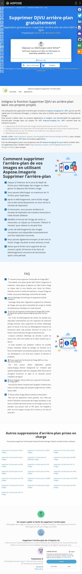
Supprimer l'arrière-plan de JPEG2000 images (37, 458)
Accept (61, 561)
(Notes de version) (41, 569)
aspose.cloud (54, 32)
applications (28, 92)
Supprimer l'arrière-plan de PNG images (38, 472)
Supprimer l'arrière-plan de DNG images (65, 486)
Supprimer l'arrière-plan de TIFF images (38, 465)
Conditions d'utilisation (62, 69)
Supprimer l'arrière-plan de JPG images (12, 451)
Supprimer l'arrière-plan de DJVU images (39, 486)
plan (51, 53)
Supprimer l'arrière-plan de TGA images (12, 479)
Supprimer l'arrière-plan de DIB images (12, 465)
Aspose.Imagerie (20, 561)
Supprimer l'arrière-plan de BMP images (65, 458)
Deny (69, 566)
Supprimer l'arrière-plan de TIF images (64, 465)
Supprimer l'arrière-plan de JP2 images (64, 451)
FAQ (20, 92)
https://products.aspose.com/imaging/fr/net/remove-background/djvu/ (41, 136)
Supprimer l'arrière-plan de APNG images (65, 472)
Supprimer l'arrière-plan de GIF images (12, 472)
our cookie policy (66, 557)
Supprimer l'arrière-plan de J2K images (12, 458)
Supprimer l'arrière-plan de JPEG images (39, 451)
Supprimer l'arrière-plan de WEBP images (39, 479)
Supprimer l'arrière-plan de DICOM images (65, 479)
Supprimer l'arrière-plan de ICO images (12, 493)
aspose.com (39, 32)
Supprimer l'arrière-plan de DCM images (13, 486)
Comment (12, 92)
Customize (53, 566)
